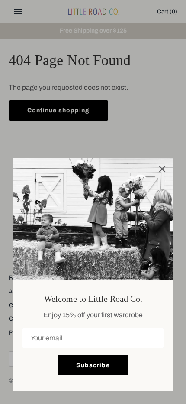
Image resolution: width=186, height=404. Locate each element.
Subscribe (93, 365)
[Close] (162, 169)
